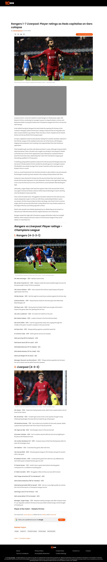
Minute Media (12, 557)
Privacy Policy (39, 551)
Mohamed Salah (51, 531)
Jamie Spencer (18, 31)
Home (16, 538)
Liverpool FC (23, 531)
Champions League (32, 531)
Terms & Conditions (22, 553)
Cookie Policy (60, 551)
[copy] (24, 34)
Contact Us (75, 551)
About (18, 551)
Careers (88, 551)
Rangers (17, 531)
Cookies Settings (61, 553)
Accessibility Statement (42, 553)
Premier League (42, 531)
